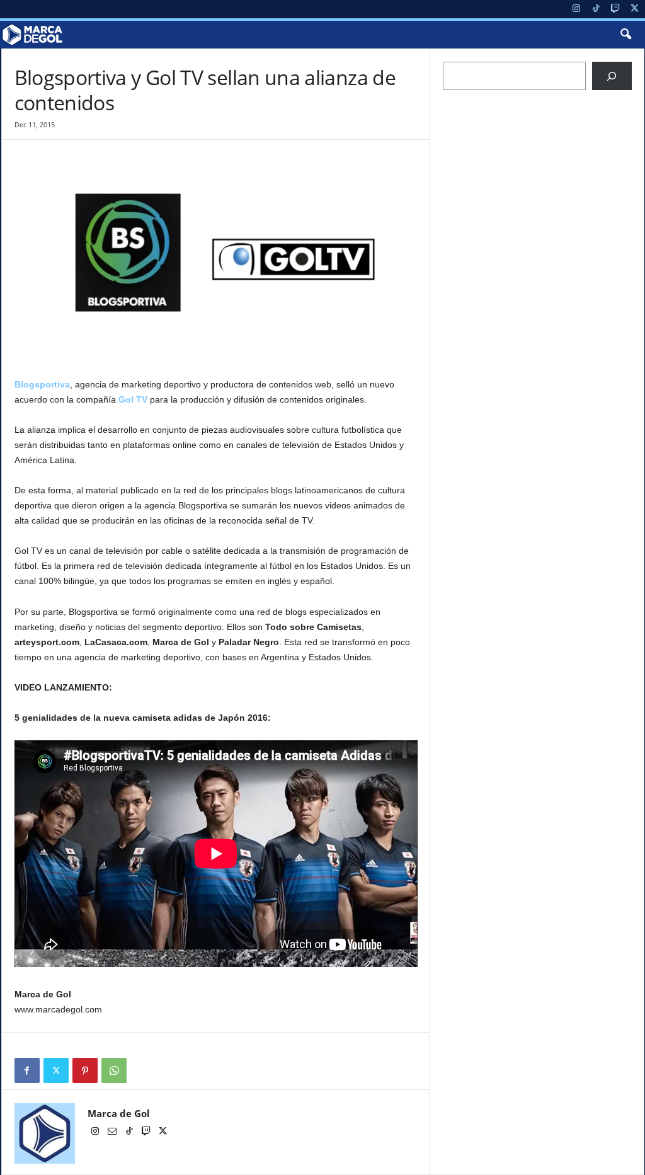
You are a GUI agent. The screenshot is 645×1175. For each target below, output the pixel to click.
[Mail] (113, 1132)
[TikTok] (595, 9)
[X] (634, 9)
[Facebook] (27, 1070)
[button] (625, 35)
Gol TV (132, 399)
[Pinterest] (85, 1070)
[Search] (612, 76)
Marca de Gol (119, 1113)
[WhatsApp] (114, 1070)
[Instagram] (576, 9)
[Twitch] (615, 9)
